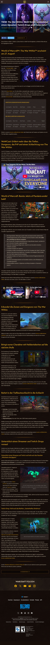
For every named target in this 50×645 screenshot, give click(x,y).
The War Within (9, 68)
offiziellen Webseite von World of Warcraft (14, 564)
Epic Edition (10, 91)
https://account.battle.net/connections (9, 534)
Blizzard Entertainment (9, 27)
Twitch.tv (9, 487)
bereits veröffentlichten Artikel (17, 132)
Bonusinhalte (9, 96)
